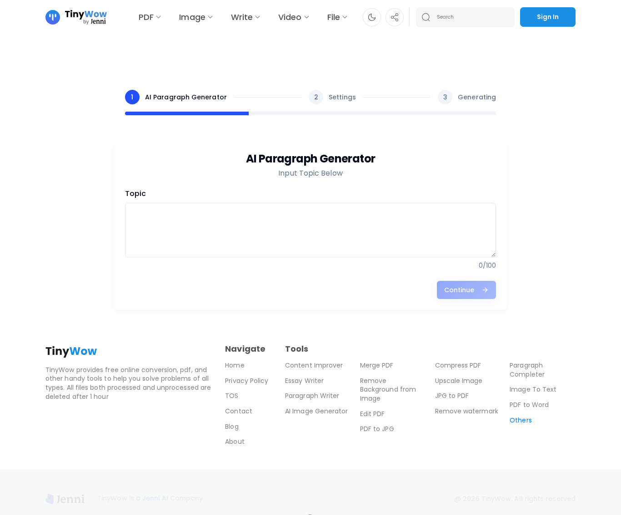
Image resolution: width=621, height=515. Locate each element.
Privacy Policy (246, 380)
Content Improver (314, 365)
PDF (146, 17)
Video (289, 17)
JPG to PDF (452, 395)
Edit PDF (372, 413)
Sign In (548, 16)
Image (192, 17)
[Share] (395, 17)
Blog (231, 426)
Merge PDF (377, 365)
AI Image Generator (316, 411)
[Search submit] (426, 17)
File (333, 17)
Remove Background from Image (388, 389)
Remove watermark (466, 411)
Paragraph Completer (527, 370)
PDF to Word (529, 404)
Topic (135, 193)
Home (234, 365)
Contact (238, 411)
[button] (372, 17)
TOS (231, 395)
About (234, 441)
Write (242, 17)
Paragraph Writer (312, 395)
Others (520, 420)
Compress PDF (458, 365)
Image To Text (533, 389)
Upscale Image (459, 380)
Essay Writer (304, 380)
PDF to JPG (377, 428)
